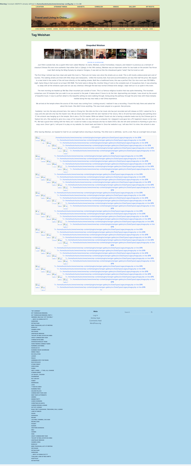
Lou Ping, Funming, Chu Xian (40, 419)
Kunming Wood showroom (40, 350)
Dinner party (35, 399)
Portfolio (34, 458)
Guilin (33, 413)
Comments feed (95, 321)
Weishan (107, 29)
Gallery (132, 7)
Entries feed (95, 318)
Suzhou (100, 29)
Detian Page (35, 460)
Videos (116, 7)
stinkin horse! (36, 372)
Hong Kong (92, 29)
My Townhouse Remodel (39, 313)
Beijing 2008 (35, 421)
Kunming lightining (37, 345)
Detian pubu (35, 323)
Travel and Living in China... (52, 17)
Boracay (138, 29)
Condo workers (36, 401)
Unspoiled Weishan (95, 45)
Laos (33, 384)
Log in (95, 315)
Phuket (33, 423)
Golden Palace (36, 391)
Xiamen (85, 29)
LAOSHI (33, 356)
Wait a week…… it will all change (42, 370)
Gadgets (80, 7)
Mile (32, 430)
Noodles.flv (35, 348)
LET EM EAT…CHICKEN (37, 374)
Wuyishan (114, 29)
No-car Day (35, 378)
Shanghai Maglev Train (39, 341)
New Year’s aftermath (39, 395)
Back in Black (36, 362)
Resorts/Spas (63, 29)
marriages (34, 382)
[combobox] (137, 312)
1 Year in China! (36, 386)
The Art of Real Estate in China (41, 335)
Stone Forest (35, 364)
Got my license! (36, 407)
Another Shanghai (37, 427)
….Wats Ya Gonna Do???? (39, 319)
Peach (33, 358)
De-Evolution (35, 354)
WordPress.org (95, 323)
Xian (32, 434)
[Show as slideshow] (95, 62)
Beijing (72, 29)
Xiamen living (35, 329)
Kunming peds (36, 389)
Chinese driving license (39, 405)
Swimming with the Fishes (40, 360)
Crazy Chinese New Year (39, 337)
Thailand (145, 29)
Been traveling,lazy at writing (42, 325)
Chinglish (99, 7)
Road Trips (130, 29)
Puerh (33, 368)
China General (40, 29)
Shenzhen (122, 29)
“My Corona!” (35, 311)
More (151, 29)
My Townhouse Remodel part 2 (41, 315)
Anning (55, 29)
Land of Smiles (36, 411)
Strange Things (60, 7)
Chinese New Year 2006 (39, 393)
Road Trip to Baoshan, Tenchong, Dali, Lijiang (47, 409)
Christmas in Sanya (38, 403)
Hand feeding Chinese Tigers (40, 343)
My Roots (150, 7)
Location (40, 7)
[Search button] (152, 312)
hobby (33, 380)
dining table (35, 352)
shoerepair (35, 376)
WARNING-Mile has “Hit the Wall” (42, 317)
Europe (33, 425)
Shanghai (78, 29)
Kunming (49, 29)
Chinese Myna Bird (37, 339)
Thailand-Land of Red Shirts (41, 456)
